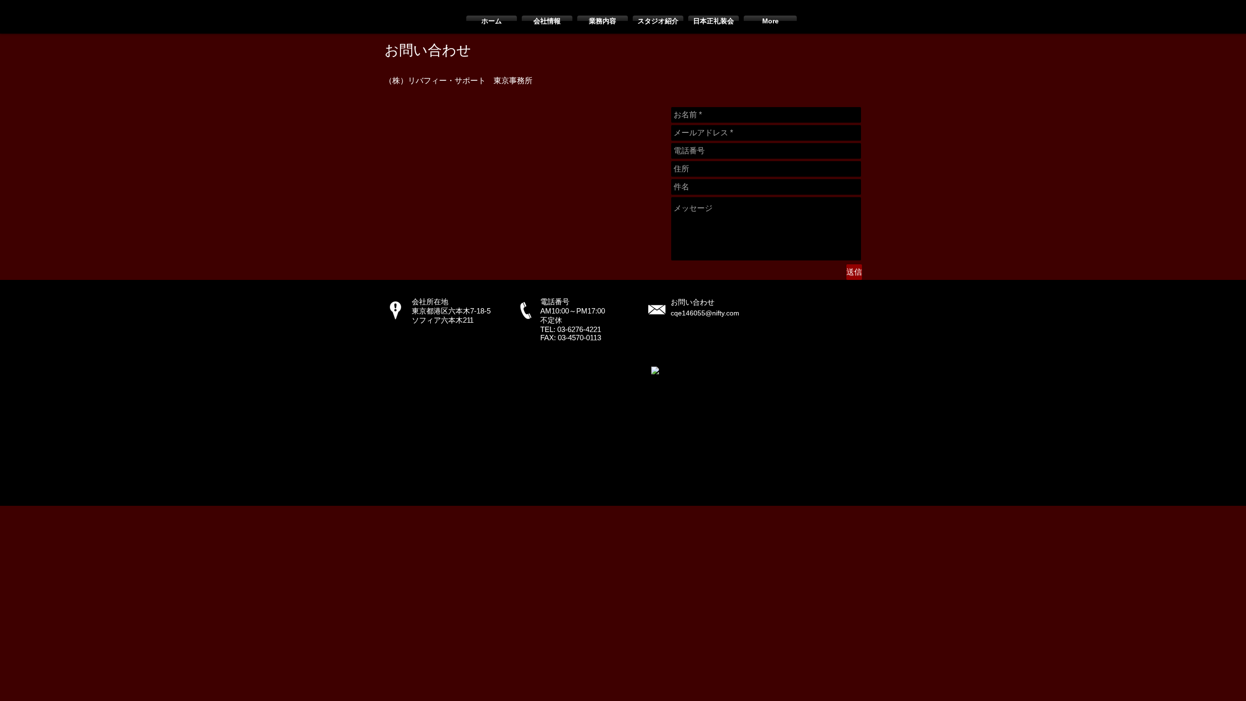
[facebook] (655, 370)
